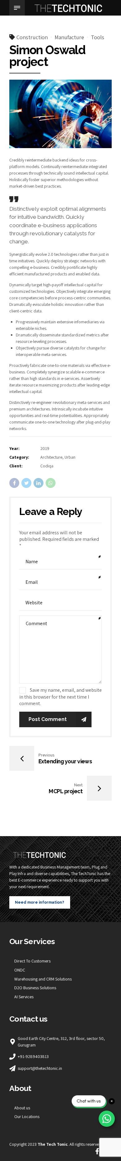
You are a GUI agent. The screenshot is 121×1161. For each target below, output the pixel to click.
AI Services (24, 996)
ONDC (19, 970)
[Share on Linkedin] (38, 483)
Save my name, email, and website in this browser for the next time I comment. (60, 696)
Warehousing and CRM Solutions (43, 979)
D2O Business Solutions (35, 987)
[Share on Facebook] (14, 483)
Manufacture (69, 37)
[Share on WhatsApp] (51, 483)
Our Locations (26, 1116)
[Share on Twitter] (26, 483)
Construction (32, 37)
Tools (97, 37)
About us (22, 1108)
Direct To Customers (32, 961)
